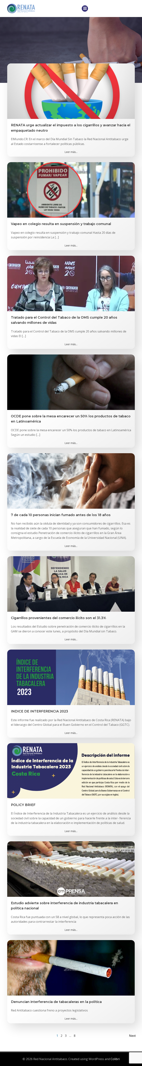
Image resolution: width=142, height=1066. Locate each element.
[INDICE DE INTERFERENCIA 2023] (71, 677)
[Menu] (85, 8)
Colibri (115, 1059)
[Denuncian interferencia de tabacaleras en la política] (71, 967)
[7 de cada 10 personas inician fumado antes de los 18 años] (71, 481)
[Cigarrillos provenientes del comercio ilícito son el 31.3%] (71, 584)
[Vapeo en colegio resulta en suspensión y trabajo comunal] (71, 189)
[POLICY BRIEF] (71, 770)
